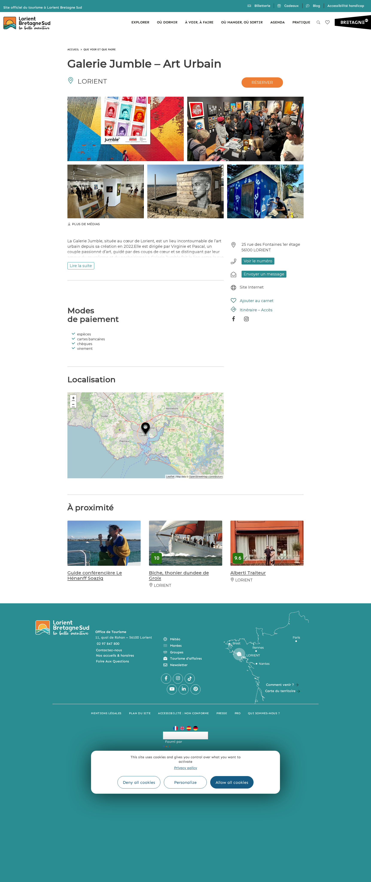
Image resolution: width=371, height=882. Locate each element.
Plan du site (140, 713)
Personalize (185, 782)
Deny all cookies (139, 782)
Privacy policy (185, 768)
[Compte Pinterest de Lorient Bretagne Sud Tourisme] (195, 689)
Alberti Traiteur (248, 572)
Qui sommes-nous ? (264, 713)
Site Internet (252, 287)
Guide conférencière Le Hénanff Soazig (94, 575)
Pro (238, 713)
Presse (221, 713)
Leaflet (170, 476)
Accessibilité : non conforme (183, 713)
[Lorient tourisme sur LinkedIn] (184, 689)
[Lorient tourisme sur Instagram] (178, 679)
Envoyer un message (264, 274)
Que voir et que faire (100, 49)
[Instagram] (246, 320)
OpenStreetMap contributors (206, 476)
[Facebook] (233, 320)
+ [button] (73, 398)
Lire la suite (81, 265)
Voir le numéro (258, 260)
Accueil (73, 49)
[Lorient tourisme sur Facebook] (166, 679)
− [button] (73, 404)
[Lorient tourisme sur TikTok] (190, 679)
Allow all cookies (232, 782)
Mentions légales (106, 713)
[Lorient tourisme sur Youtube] (172, 689)
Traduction (180, 746)
